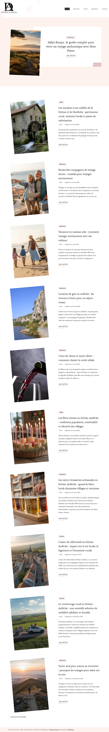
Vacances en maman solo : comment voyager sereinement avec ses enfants (78, 236)
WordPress (71, 729)
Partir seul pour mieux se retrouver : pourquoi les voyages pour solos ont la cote (79, 670)
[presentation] (95, 65)
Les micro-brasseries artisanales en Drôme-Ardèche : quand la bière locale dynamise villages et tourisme (78, 484)
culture (85, 9)
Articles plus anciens (18, 717)
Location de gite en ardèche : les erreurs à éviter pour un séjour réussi (76, 298)
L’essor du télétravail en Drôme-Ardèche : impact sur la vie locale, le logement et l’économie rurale (78, 546)
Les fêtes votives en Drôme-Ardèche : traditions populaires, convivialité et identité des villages (78, 422)
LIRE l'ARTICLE (70, 56)
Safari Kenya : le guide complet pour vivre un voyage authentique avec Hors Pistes (71, 46)
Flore (60, 124)
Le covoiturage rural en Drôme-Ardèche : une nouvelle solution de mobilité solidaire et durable (77, 608)
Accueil (67, 9)
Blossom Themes (54, 729)
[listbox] (54, 52)
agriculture (95, 9)
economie (104, 9)
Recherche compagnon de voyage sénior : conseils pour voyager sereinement (77, 174)
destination (76, 9)
